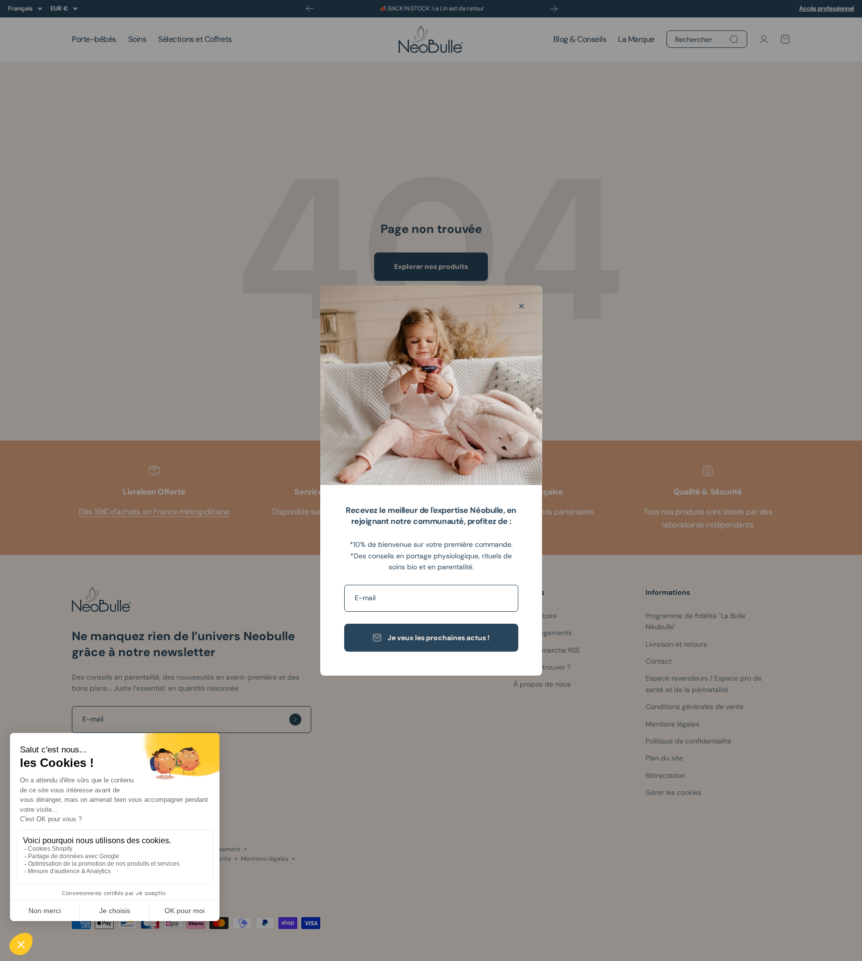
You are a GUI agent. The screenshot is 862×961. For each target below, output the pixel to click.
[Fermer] (521, 306)
